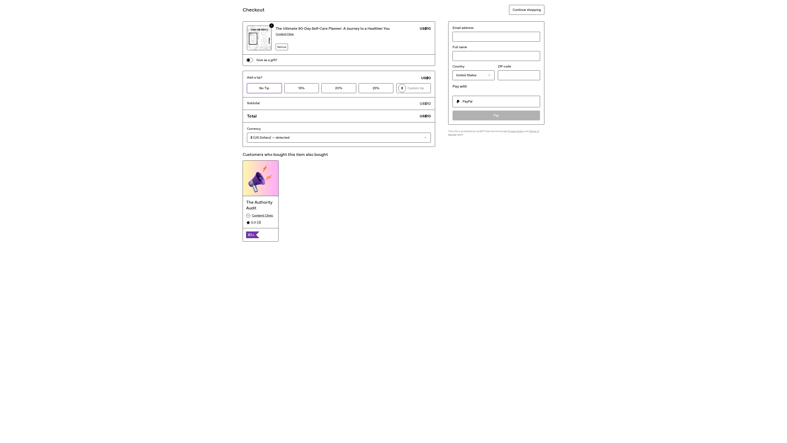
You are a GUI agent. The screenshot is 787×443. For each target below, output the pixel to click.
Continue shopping (527, 10)
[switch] (249, 60)
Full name (460, 47)
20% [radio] (338, 88)
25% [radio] (376, 88)
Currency (254, 129)
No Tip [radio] (264, 88)
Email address (463, 28)
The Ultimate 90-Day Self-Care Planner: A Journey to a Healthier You (333, 28)
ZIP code (504, 66)
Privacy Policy (516, 131)
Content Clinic (285, 34)
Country (458, 66)
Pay (496, 115)
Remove (281, 47)
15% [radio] (301, 88)
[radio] (496, 101)
